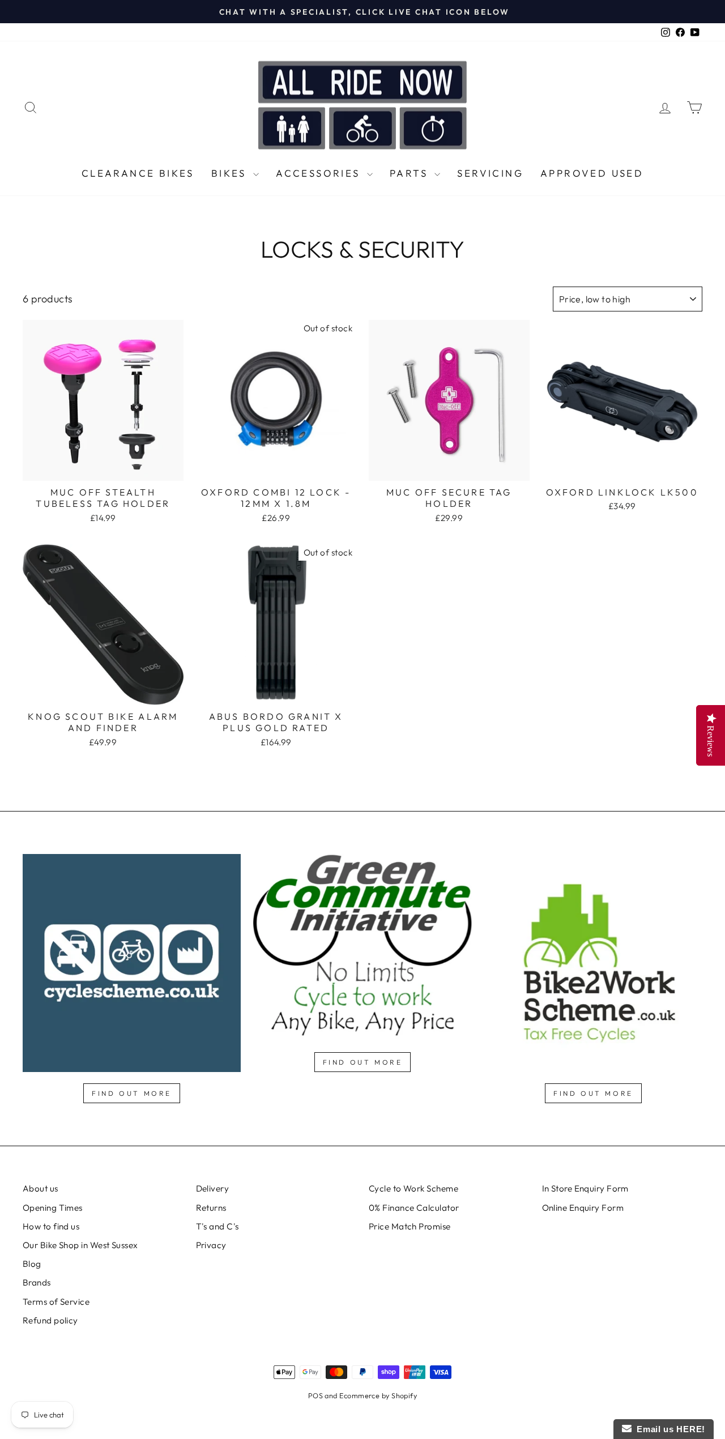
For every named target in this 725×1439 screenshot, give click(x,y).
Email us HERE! (668, 1429)
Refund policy (50, 1320)
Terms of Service (56, 1301)
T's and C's (217, 1226)
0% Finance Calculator (414, 1207)
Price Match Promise (410, 1226)
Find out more (132, 1093)
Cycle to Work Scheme (413, 1188)
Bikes (230, 173)
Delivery (212, 1188)
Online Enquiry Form (583, 1207)
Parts (411, 173)
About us (40, 1188)
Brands (37, 1282)
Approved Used (591, 173)
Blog (32, 1263)
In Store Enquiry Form (585, 1188)
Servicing (490, 173)
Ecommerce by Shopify (378, 1395)
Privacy (211, 1245)
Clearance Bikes (138, 173)
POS (315, 1395)
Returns (211, 1207)
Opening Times (53, 1207)
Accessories (320, 173)
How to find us (51, 1226)
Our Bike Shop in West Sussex (80, 1245)
